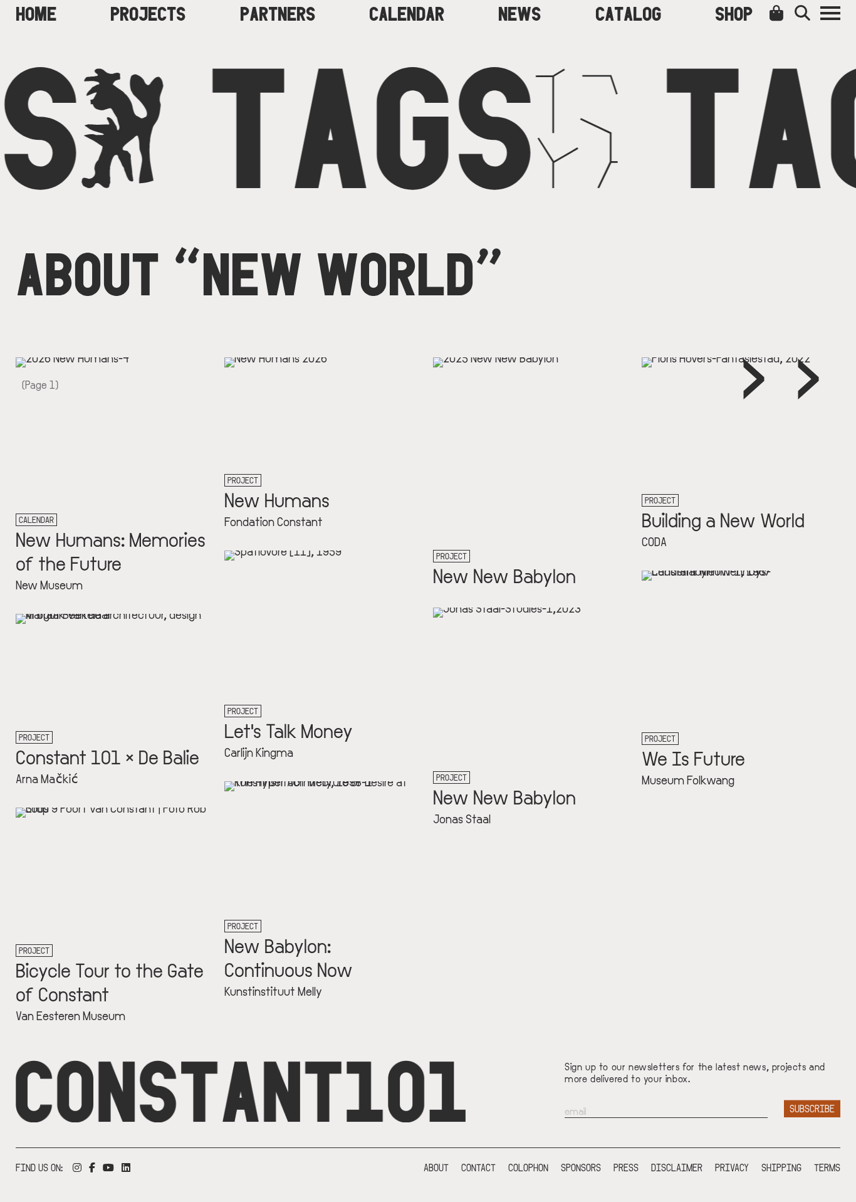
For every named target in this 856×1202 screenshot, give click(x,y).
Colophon (528, 1167)
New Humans (277, 499)
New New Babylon (504, 575)
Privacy (732, 1167)
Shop (734, 13)
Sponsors (581, 1167)
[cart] (779, 12)
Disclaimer (676, 1167)
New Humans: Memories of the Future (111, 550)
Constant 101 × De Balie (107, 756)
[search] (807, 12)
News (519, 13)
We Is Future (693, 757)
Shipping (781, 1167)
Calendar (406, 13)
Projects (147, 13)
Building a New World (723, 519)
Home (36, 13)
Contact (478, 1167)
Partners (277, 13)
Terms (827, 1167)
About (436, 1167)
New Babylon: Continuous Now (288, 957)
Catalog (628, 13)
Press (626, 1167)
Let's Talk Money (288, 730)
